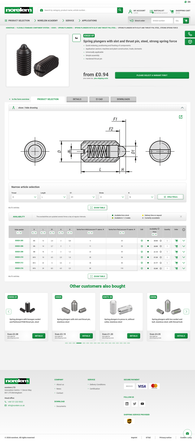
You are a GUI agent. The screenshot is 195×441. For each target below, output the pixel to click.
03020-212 (19, 263)
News (59, 389)
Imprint (134, 437)
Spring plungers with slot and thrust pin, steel (95, 28)
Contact (60, 393)
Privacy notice (166, 437)
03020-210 (19, 257)
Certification (95, 389)
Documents (61, 406)
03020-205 (19, 240)
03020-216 (19, 268)
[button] (8, 311)
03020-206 (19, 246)
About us (60, 384)
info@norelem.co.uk (16, 405)
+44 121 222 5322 (15, 402)
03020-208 (19, 252)
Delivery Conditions (97, 384)
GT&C (148, 437)
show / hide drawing (28, 107)
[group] (26, 316)
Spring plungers (65, 28)
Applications (89, 20)
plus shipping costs (101, 78)
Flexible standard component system (33, 28)
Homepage (10, 28)
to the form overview (20, 99)
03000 (53, 28)
